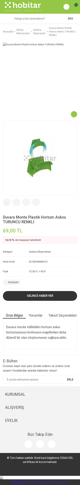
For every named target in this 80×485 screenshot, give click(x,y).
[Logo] (23, 6)
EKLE (70, 379)
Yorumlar (36, 315)
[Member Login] (66, 7)
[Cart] (74, 7)
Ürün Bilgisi (14, 315)
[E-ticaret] (39, 482)
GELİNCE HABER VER (40, 295)
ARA (70, 18)
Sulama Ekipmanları (40, 251)
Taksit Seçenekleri (62, 315)
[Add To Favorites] (7, 202)
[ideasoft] (19, 482)
